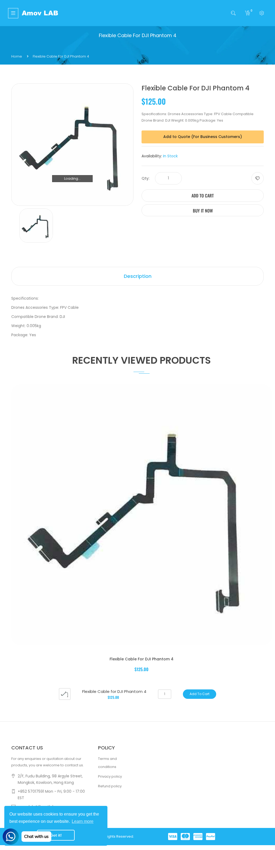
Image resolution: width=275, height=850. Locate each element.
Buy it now (203, 210)
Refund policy (110, 786)
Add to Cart (202, 195)
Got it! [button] (56, 835)
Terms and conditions (107, 762)
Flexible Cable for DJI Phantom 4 (141, 659)
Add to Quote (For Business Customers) (202, 136)
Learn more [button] (82, 821)
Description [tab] (137, 276)
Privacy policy (110, 776)
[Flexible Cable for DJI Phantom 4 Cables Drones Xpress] (36, 225)
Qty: (145, 178)
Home (16, 56)
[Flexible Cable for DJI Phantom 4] (65, 693)
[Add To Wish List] (257, 178)
